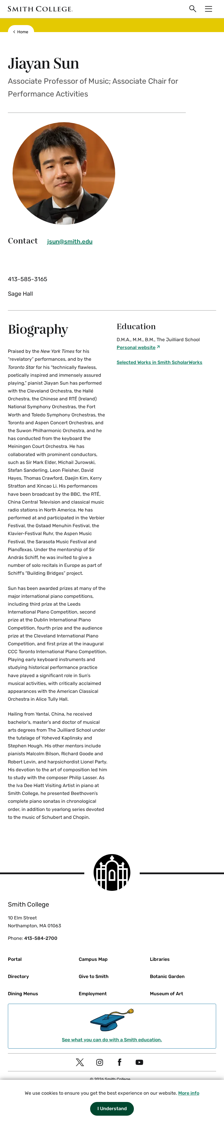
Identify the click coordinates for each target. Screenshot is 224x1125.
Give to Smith (93, 976)
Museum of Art (166, 993)
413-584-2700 (40, 938)
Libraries (160, 959)
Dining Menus (23, 993)
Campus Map (93, 959)
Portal (15, 959)
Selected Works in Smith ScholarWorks (159, 362)
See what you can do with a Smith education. (112, 1039)
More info (188, 1093)
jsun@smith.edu (69, 241)
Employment (93, 993)
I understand (112, 1108)
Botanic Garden (167, 976)
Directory (18, 976)
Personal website (136, 347)
